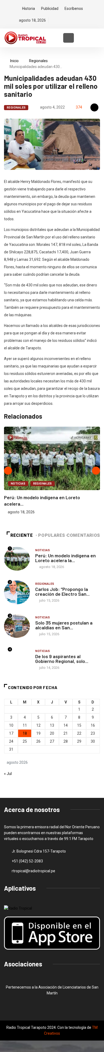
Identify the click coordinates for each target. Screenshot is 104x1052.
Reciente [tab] (21, 535)
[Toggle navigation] (68, 38)
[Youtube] (90, 20)
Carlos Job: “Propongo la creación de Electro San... (62, 591)
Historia (28, 8)
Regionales (38, 61)
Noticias (18, 483)
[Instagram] (71, 20)
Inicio (14, 61)
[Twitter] (62, 20)
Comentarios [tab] (83, 535)
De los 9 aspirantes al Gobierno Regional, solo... (61, 658)
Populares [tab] (51, 535)
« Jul (8, 773)
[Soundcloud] (80, 20)
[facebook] (53, 20)
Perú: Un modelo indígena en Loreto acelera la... (65, 558)
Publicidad (49, 8)
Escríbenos (74, 8)
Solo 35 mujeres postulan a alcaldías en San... (64, 625)
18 (25, 733)
